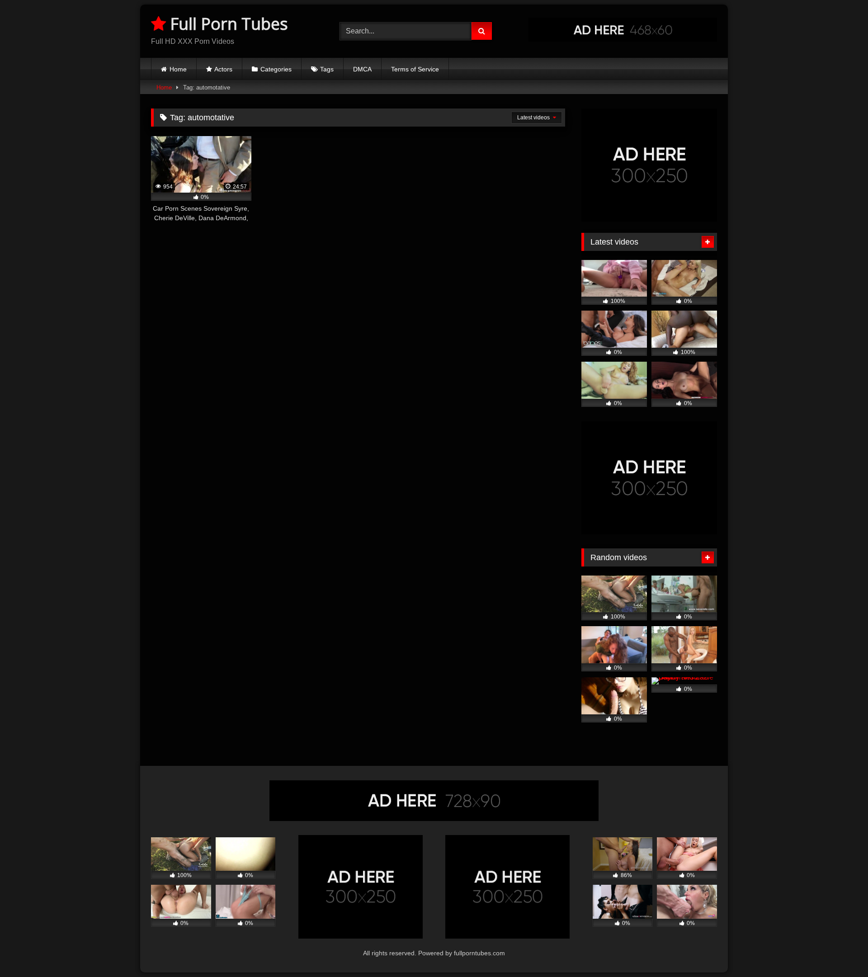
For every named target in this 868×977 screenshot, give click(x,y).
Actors (223, 69)
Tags (327, 69)
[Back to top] (840, 950)
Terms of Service (415, 69)
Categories (276, 69)
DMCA (362, 69)
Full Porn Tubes (227, 24)
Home (178, 69)
